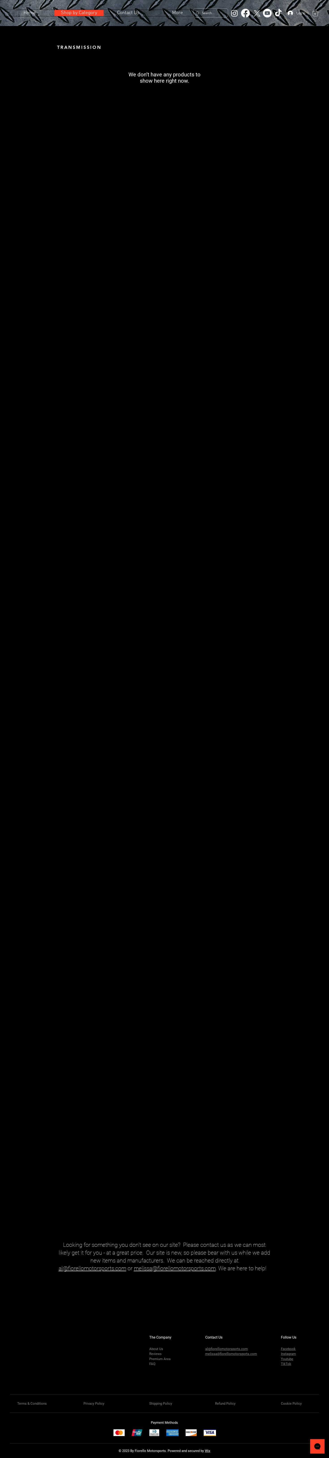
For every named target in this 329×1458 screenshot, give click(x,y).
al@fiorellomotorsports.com (92, 1268)
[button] (315, 13)
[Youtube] (267, 13)
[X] (256, 13)
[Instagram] (234, 13)
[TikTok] (278, 13)
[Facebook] (245, 13)
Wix (207, 1451)
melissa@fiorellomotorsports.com (175, 1268)
